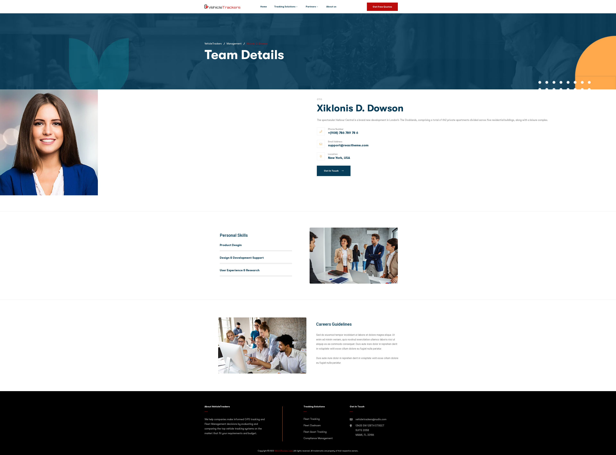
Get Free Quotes (382, 6)
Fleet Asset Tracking (315, 431)
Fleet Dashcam (312, 425)
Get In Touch (331, 170)
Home (263, 6)
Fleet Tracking (312, 419)
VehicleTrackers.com (283, 451)
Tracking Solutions (284, 6)
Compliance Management (318, 438)
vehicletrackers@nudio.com (370, 419)
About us (331, 6)
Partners (311, 6)
